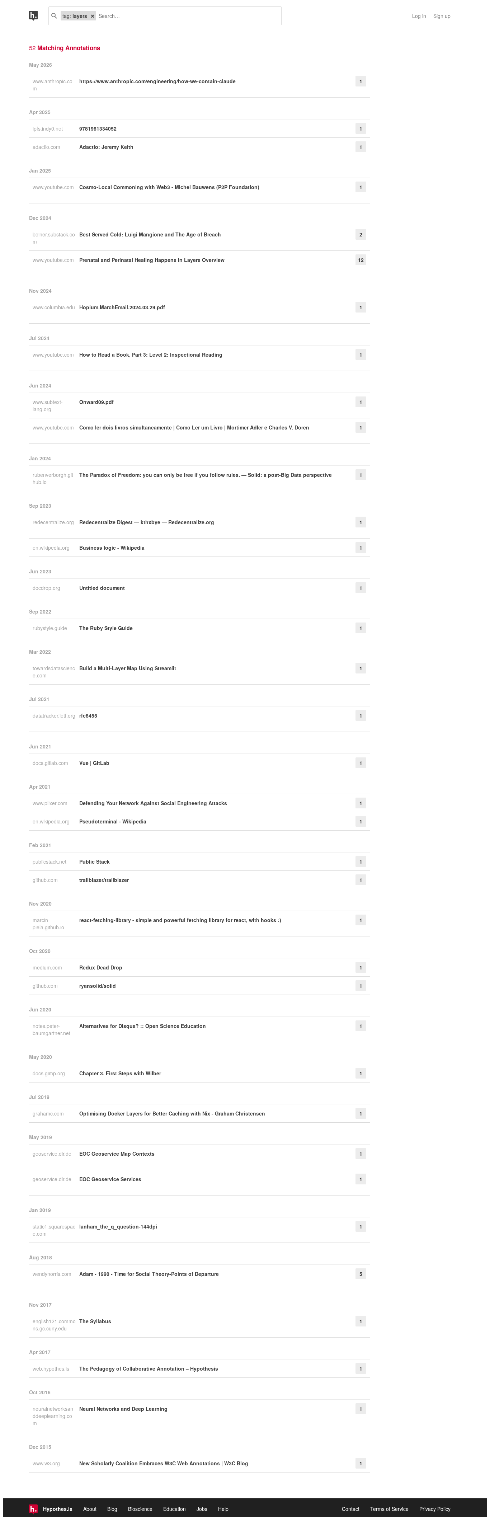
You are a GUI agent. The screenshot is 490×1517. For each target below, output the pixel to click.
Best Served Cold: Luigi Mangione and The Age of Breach (150, 234)
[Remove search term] (92, 15)
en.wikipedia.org (52, 547)
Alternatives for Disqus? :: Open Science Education (142, 1025)
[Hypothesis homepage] (38, 15)
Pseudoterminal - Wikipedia (112, 821)
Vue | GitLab (94, 762)
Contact (350, 1508)
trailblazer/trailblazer (104, 879)
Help (223, 1508)
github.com (46, 879)
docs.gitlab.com (51, 762)
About (89, 1508)
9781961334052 (98, 128)
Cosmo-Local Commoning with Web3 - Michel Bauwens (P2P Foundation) (169, 187)
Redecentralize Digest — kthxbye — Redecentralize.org (146, 522)
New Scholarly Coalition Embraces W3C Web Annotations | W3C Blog (163, 1463)
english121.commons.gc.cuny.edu (54, 1325)
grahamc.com (49, 1113)
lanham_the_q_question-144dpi (118, 1226)
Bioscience (140, 1508)
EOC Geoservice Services (110, 1179)
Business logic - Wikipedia (112, 547)
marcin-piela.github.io (49, 923)
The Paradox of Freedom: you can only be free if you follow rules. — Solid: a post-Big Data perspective (205, 474)
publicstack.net (50, 861)
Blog (112, 1508)
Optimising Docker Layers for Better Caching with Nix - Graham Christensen (172, 1113)
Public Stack (94, 861)
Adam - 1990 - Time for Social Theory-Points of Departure (149, 1273)
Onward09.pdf (96, 401)
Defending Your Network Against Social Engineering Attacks (153, 803)
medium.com (48, 967)
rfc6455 (88, 715)
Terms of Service (389, 1508)
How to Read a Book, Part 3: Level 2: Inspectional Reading (150, 354)
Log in (419, 16)
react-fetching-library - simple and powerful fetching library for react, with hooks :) (180, 920)
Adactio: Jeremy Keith (106, 146)
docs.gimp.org (49, 1073)
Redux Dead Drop (100, 967)
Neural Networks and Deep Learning (123, 1408)
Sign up (442, 16)
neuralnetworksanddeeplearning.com (53, 1416)
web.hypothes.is (52, 1368)
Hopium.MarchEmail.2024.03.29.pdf (122, 307)
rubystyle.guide (51, 627)
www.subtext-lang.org (48, 405)
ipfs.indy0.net (48, 128)
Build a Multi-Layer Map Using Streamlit (127, 668)
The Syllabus (95, 1321)
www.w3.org (47, 1463)
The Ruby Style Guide (106, 627)
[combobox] (186, 16)
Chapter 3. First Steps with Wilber (120, 1073)
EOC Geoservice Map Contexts (117, 1153)
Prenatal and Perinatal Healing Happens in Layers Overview (152, 259)
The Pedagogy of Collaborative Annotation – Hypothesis (148, 1368)
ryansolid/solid (97, 985)
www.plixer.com (51, 803)
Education (174, 1508)
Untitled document (102, 587)
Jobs (202, 1508)
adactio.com (47, 146)
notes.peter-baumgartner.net (52, 1029)
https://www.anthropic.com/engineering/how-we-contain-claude (157, 81)
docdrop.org (47, 587)
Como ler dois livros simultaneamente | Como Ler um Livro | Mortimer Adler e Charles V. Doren (194, 427)
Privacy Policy (435, 1508)
